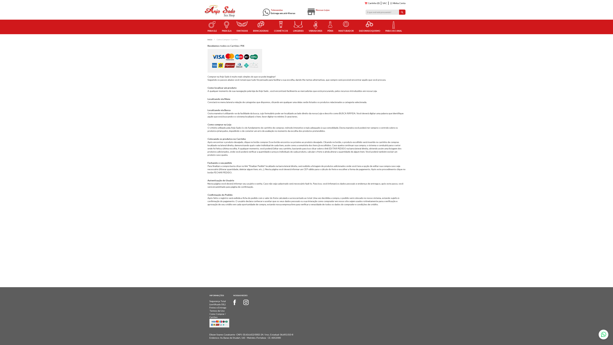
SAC (384, 3)
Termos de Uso (217, 310)
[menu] (306, 27)
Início (210, 39)
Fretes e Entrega (217, 307)
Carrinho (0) (374, 3)
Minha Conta (399, 3)
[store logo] (220, 11)
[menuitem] (212, 27)
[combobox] (385, 12)
